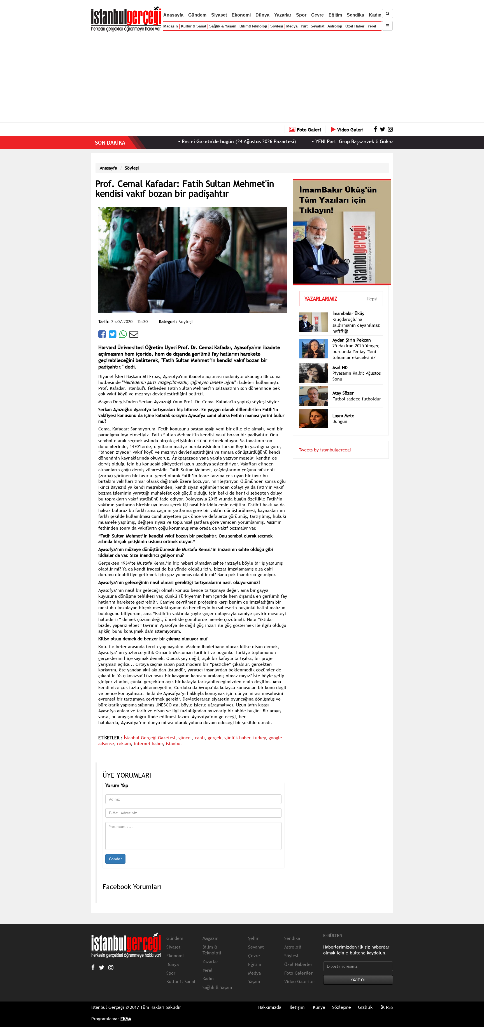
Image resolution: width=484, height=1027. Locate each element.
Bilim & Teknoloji (212, 950)
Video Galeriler (299, 981)
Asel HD (340, 359)
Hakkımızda (269, 1007)
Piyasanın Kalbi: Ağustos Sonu (356, 367)
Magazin (170, 26)
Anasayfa (173, 15)
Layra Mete (343, 407)
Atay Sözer (343, 384)
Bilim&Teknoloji (253, 26)
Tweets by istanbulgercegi (325, 441)
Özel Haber (354, 26)
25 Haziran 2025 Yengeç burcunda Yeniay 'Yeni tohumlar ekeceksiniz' (355, 343)
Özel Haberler (298, 964)
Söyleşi (276, 26)
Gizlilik (365, 1007)
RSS (389, 1007)
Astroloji (334, 26)
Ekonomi (241, 15)
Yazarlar (282, 15)
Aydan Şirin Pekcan (351, 331)
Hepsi (372, 290)
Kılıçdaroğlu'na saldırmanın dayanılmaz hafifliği (356, 317)
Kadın (375, 15)
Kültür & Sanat (193, 26)
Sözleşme (341, 1007)
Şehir (253, 938)
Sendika (355, 15)
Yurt (304, 26)
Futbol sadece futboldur (356, 390)
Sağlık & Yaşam (222, 26)
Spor (301, 15)
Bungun (339, 413)
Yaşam (254, 981)
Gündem (197, 15)
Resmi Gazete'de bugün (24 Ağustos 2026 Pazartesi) (207, 141)
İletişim (297, 1007)
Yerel (371, 26)
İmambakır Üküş (348, 305)
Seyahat (317, 26)
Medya (291, 26)
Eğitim (335, 15)
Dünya (262, 15)
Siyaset (219, 15)
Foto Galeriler (298, 973)
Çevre (317, 15)
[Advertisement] (242, 75)
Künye (319, 1007)
